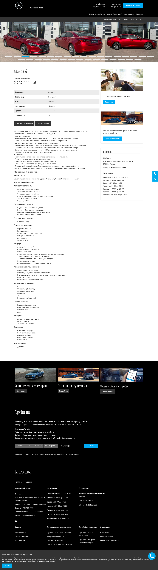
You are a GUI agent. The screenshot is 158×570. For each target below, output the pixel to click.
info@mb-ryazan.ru (28, 515)
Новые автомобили (96, 14)
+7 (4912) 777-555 (99, 7)
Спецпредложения (22, 533)
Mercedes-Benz (110, 20)
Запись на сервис (21, 537)
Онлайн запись (107, 391)
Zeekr (126, 20)
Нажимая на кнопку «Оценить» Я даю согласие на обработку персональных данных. (47, 454)
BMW (141, 20)
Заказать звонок (42, 123)
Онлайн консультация (133, 5)
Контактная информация (109, 540)
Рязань (19, 482)
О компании (105, 533)
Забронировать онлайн (24, 123)
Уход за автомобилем (55, 537)
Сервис (139, 14)
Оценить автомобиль (112, 139)
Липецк (29, 482)
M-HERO (134, 20)
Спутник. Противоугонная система (60, 544)
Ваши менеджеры (107, 537)
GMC (120, 20)
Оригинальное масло (55, 540)
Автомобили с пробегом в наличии (120, 14)
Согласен (7, 566)
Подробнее (109, 102)
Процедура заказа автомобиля (86, 534)
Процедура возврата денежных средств (87, 541)
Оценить (91, 446)
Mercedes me (20, 540)
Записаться (21, 391)
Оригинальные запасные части (59, 533)
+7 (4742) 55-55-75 (114, 7)
